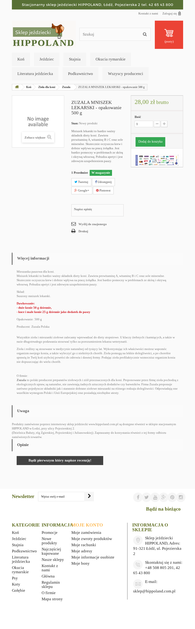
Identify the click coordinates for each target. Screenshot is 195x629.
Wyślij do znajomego (92, 224)
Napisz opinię (83, 209)
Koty (16, 584)
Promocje (50, 532)
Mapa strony (52, 599)
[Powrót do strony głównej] (16, 87)
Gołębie (18, 590)
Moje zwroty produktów (91, 538)
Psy (15, 578)
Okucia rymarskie (111, 59)
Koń (20, 59)
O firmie (49, 593)
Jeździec (46, 59)
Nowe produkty (49, 540)
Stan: (74, 123)
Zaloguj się (169, 13)
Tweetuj (82, 182)
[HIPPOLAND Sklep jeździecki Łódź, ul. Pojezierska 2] (97, 4)
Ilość (138, 117)
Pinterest (105, 190)
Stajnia (75, 59)
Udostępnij (104, 182)
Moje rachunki (83, 545)
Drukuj (83, 231)
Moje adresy (81, 551)
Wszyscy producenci (125, 73)
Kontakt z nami (148, 13)
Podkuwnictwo (80, 73)
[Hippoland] (44, 34)
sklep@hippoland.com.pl (154, 591)
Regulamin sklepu (51, 584)
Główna (48, 576)
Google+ (83, 190)
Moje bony (80, 563)
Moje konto (87, 524)
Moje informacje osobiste (92, 557)
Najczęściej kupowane (51, 551)
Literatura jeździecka (35, 73)
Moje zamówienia (86, 532)
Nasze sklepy (53, 559)
